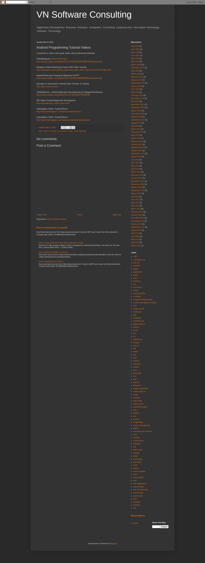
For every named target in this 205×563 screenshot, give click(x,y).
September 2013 (138, 154)
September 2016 (138, 107)
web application (139, 484)
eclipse (136, 327)
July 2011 (135, 233)
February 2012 (137, 212)
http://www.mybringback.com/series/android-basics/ (58, 111)
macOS (136, 382)
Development (138, 321)
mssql (135, 395)
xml (134, 508)
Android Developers (59, 59)
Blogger (113, 544)
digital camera (139, 324)
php (134, 416)
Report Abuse (138, 515)
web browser (138, 487)
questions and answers (142, 431)
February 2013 (137, 175)
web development (140, 490)
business (137, 281)
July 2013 (135, 160)
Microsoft (137, 385)
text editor (137, 462)
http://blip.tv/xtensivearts (47, 86)
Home (79, 215)
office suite (137, 401)
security (136, 438)
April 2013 (135, 169)
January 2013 (136, 178)
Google (70, 131)
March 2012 (136, 209)
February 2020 (137, 95)
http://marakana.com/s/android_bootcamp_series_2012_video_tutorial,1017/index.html (73, 70)
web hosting (138, 493)
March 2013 (136, 172)
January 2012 (136, 215)
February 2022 (137, 77)
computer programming (58, 131)
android (46, 131)
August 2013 (136, 157)
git (134, 336)
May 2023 (135, 58)
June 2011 (135, 236)
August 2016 (136, 111)
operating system (140, 407)
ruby (135, 434)
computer (137, 296)
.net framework (139, 260)
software (136, 444)
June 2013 (135, 163)
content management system (145, 303)
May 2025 (135, 52)
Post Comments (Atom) (57, 219)
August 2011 (136, 230)
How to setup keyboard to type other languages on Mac (61, 243)
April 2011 (135, 242)
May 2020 (135, 92)
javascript (137, 373)
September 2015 (138, 120)
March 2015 (136, 129)
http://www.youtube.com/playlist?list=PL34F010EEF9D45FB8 (63, 95)
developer (137, 318)
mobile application (80, 131)
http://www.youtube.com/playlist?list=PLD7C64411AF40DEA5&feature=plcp (69, 61)
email (135, 330)
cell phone (137, 287)
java (135, 370)
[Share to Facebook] (70, 127)
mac (135, 379)
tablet (135, 456)
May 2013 (135, 166)
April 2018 (135, 101)
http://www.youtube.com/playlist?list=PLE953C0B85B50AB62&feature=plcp (69, 78)
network (136, 398)
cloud (135, 290)
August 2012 (136, 193)
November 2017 (137, 104)
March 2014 (136, 138)
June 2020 (135, 89)
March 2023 (136, 65)
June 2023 (135, 55)
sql (134, 447)
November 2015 (137, 114)
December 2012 (137, 181)
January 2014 (136, 144)
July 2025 (135, 46)
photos (136, 413)
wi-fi (135, 499)
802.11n (136, 263)
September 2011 (138, 227)
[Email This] (62, 127)
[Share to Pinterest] (73, 127)
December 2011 (137, 218)
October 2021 (136, 80)
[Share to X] (67, 127)
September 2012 (138, 190)
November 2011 (137, 221)
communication (139, 293)
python (136, 428)
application (137, 272)
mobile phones (139, 391)
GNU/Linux (137, 339)
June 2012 (135, 200)
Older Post (117, 215)
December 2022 (137, 68)
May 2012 (135, 203)
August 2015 (136, 123)
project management (141, 425)
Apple (135, 269)
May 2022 (135, 71)
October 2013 (136, 151)
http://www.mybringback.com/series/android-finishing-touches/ (63, 120)
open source (138, 404)
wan (135, 481)
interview (137, 364)
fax (134, 333)
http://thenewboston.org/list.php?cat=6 (53, 103)
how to (136, 346)
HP (134, 349)
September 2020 (138, 83)
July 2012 (135, 197)
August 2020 (136, 86)
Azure (135, 275)
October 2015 (136, 117)
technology (137, 459)
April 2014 (135, 135)
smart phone (138, 441)
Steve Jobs (137, 450)
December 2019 (137, 98)
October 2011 (136, 224)
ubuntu (136, 468)
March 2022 (136, 74)
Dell (135, 315)
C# (134, 284)
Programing (138, 422)
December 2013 (137, 147)
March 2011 (136, 246)
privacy (136, 419)
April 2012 (135, 206)
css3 (135, 306)
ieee (135, 358)
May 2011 (135, 239)
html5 (135, 352)
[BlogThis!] (65, 127)
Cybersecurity (139, 309)
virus (135, 474)
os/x (135, 410)
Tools (135, 465)
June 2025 (135, 49)
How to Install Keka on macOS (51, 227)
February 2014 (137, 141)
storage (136, 453)
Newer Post (42, 215)
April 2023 (135, 61)
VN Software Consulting (84, 14)
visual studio (138, 477)
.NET (135, 257)
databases (137, 312)
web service (138, 496)
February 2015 (137, 132)
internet (136, 361)
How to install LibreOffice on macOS (53, 252)
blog (135, 278)
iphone (136, 367)
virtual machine (139, 471)
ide (134, 355)
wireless (136, 505)
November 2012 (137, 184)
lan (134, 376)
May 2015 (135, 126)
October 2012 (136, 187)
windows (136, 502)
